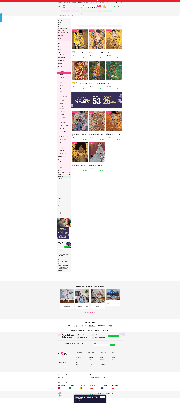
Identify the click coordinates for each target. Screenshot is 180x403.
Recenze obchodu (114, 355)
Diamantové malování (61, 172)
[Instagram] (60, 362)
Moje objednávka (92, 2)
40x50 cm (60, 212)
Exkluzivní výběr (60, 24)
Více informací (119, 374)
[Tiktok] (65, 362)
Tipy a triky (77, 359)
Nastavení (78, 400)
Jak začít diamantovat (67, 2)
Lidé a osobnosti (60, 58)
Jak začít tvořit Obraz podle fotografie (83, 2)
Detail (86, 57)
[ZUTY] (64, 353)
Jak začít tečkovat (74, 2)
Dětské (59, 49)
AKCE (59, 44)
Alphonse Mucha (61, 77)
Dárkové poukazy (61, 165)
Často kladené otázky (79, 362)
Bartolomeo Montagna (62, 137)
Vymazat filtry (60, 215)
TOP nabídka (59, 22)
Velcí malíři (60, 69)
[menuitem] (65, 11)
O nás (97, 2)
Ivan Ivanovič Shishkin (62, 122)
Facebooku (81, 330)
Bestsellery (60, 46)
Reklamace (89, 359)
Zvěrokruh (60, 68)
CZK (116, 2)
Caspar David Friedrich (62, 139)
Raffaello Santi (61, 83)
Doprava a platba (102, 2)
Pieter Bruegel (61, 93)
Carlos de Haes (61, 100)
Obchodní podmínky (91, 355)
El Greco (60, 82)
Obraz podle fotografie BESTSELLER (63, 28)
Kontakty (107, 2)
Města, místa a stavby (61, 57)
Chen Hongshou (61, 105)
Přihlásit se (112, 345)
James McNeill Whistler (63, 153)
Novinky (59, 37)
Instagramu (89, 330)
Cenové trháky (60, 20)
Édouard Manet (61, 85)
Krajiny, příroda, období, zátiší (62, 55)
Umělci (59, 159)
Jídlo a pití (60, 158)
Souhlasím (102, 396)
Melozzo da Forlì (61, 150)
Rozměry (59, 41)
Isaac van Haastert (62, 134)
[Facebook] (58, 362)
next (121, 294)
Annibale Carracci (62, 111)
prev (58, 294)
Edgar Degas (61, 103)
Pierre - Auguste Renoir (63, 96)
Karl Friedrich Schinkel (62, 131)
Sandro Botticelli (61, 94)
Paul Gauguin (61, 91)
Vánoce (59, 164)
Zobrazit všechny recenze (90, 312)
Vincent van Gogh (62, 71)
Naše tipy (59, 26)
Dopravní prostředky (61, 156)
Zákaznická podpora (93, 7)
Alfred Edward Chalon (62, 133)
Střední (60, 200)
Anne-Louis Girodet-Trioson (63, 136)
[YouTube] (61, 362)
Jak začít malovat (60, 2)
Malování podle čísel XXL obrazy (104, 366)
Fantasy (59, 161)
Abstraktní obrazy (61, 60)
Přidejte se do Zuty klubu (113, 336)
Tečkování (59, 174)
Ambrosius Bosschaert (62, 117)
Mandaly (59, 162)
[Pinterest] (63, 362)
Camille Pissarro (61, 120)
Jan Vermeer (61, 79)
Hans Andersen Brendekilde (63, 125)
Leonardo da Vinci (62, 80)
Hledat (99, 5)
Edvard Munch (61, 86)
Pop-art (59, 65)
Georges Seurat (61, 148)
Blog (77, 366)
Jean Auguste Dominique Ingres (64, 145)
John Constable (61, 128)
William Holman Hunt (62, 88)
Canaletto (60, 142)
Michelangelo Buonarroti (63, 147)
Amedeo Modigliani (62, 114)
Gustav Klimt (61, 72)
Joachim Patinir (61, 106)
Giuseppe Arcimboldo (62, 151)
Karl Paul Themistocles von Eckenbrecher (63, 98)
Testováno (113, 357)
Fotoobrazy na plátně (61, 176)
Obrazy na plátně (102, 359)
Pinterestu (105, 330)
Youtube (98, 330)
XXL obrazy (60, 43)
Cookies (89, 362)
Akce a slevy (90, 364)
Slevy (58, 180)
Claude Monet (61, 74)
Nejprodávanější (60, 35)
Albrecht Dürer (61, 109)
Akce (101, 362)
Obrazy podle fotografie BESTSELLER (64, 32)
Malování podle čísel (61, 30)
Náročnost (60, 40)
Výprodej (59, 38)
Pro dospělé (60, 51)
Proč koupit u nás (78, 364)
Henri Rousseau (61, 119)
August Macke (61, 108)
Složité (59, 201)
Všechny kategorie (102, 364)
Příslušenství (60, 178)
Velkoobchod (114, 359)
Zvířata (59, 52)
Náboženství (60, 66)
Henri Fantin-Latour (62, 123)
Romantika (60, 63)
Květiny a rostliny (61, 54)
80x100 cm (60, 213)
